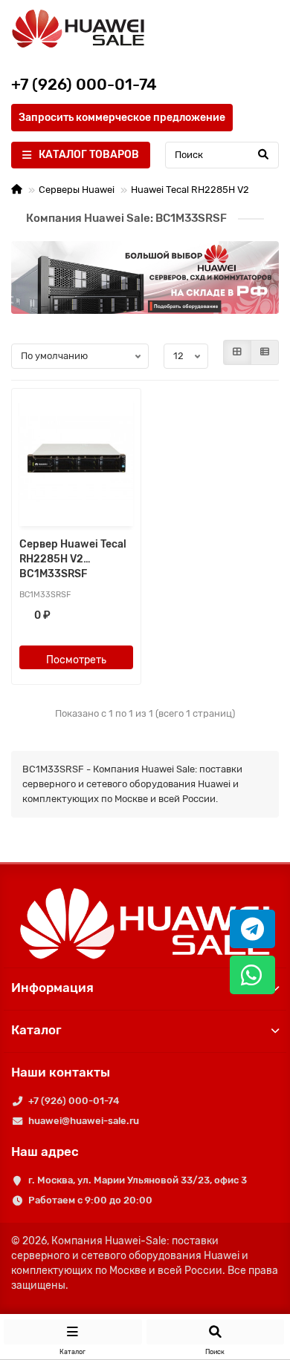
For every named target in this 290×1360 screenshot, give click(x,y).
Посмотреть (76, 660)
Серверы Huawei (77, 189)
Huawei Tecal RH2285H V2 (190, 189)
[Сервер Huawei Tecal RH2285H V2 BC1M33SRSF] (76, 459)
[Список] (265, 352)
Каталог (36, 1029)
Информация (52, 987)
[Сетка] (237, 352)
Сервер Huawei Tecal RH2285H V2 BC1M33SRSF (72, 559)
